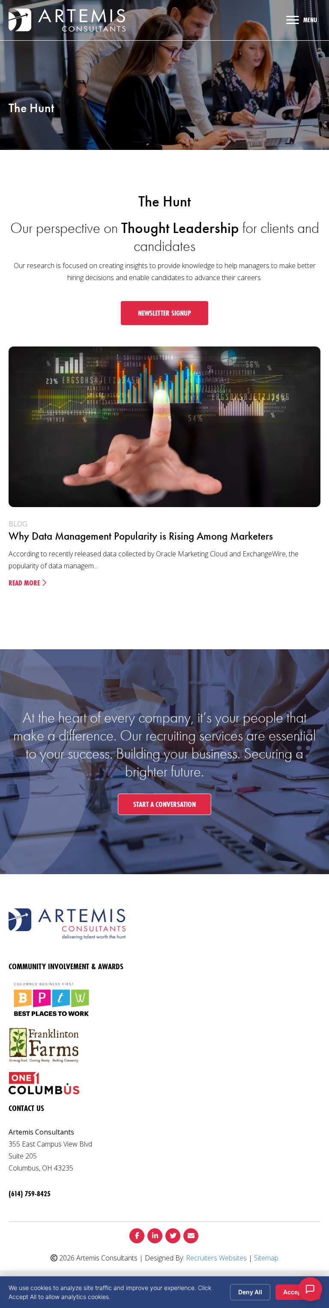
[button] (164, 313)
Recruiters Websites (216, 1258)
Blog (18, 524)
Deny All (250, 1292)
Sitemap (266, 1258)
